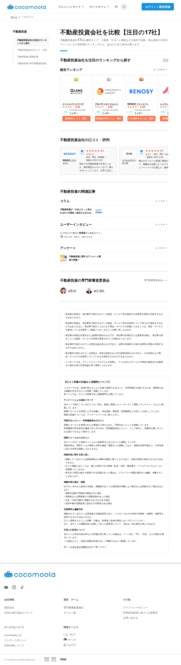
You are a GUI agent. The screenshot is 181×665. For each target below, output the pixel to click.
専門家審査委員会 (73, 607)
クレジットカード (69, 7)
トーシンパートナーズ (73, 103)
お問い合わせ (130, 617)
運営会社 (9, 607)
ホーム (14, 17)
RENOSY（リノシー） (138, 103)
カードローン (97, 7)
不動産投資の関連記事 (27, 56)
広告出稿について (14, 645)
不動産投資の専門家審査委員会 (32, 63)
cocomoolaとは (13, 635)
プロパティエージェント (106, 103)
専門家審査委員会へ (154, 280)
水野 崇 (72, 290)
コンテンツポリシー (81, 546)
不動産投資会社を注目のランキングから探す (32, 42)
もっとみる (159, 69)
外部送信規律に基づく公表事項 (140, 612)
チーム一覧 (70, 612)
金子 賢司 (99, 290)
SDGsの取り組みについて (18, 612)
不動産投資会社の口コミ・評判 (32, 49)
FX (116, 7)
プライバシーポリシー (135, 607)
